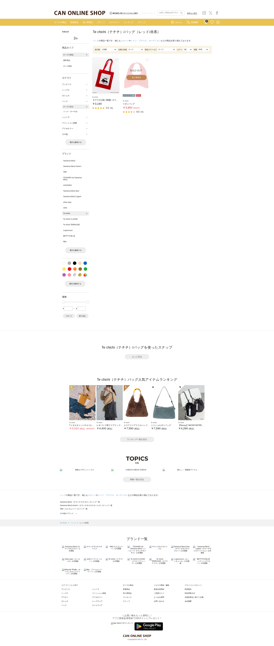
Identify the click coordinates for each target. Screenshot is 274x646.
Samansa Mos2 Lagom (72, 197)
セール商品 (67, 66)
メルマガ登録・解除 (161, 585)
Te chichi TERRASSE (71, 225)
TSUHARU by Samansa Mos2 (72, 179)
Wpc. (65, 242)
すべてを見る (68, 107)
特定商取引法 (190, 593)
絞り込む (82, 316)
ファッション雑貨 (99, 593)
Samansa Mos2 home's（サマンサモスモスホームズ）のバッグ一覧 (86, 505)
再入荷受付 (136, 78)
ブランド (101, 22)
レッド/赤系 (84, 523)
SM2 (65, 172)
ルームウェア (97, 605)
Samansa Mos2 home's (72, 166)
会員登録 (194, 22)
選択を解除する (76, 142)
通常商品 (66, 60)
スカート (125, 40)
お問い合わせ (159, 601)
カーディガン (155, 40)
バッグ (96, 40)
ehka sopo (67, 202)
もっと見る (137, 357)
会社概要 (188, 601)
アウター (64, 597)
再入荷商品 (88, 22)
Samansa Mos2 (69, 161)
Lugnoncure (68, 230)
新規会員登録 (159, 589)
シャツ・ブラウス (139, 40)
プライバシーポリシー (193, 585)
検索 (181, 13)
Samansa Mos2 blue (71, 191)
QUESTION (218, 22)
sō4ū (65, 208)
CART (205, 22)
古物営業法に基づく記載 (194, 597)
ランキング (129, 22)
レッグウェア (97, 601)
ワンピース (65, 589)
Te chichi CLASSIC (70, 219)
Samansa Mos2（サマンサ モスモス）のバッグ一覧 (80, 502)
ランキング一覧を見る (137, 439)
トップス (64, 593)
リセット (69, 316)
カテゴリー (114, 22)
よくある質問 (159, 597)
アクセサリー (97, 597)
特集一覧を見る (137, 479)
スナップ (142, 22)
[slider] (63, 302)
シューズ (95, 589)
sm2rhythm (67, 185)
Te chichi (66, 213)
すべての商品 (60, 22)
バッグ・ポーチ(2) (70, 112)
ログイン (178, 22)
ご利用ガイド (159, 593)
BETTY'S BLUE (69, 236)
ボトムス (64, 601)
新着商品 (74, 22)
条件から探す (192, 13)
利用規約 (188, 589)
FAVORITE (212, 22)
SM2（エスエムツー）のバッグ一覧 (73, 509)
